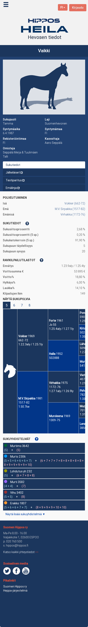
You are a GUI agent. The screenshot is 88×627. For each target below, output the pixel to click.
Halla (52, 354)
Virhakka (54, 383)
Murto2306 (18, 456)
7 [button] (22, 305)
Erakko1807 (18, 503)
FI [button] (61, 7)
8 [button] (29, 305)
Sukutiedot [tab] (13, 165)
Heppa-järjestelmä (15, 590)
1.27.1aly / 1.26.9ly (61, 391)
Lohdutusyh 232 (21, 471)
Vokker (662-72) (74, 203)
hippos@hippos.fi (17, 545)
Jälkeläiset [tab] (13, 172)
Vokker (22, 336)
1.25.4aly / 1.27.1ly (61, 329)
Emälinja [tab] (11, 188)
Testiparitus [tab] (14, 180)
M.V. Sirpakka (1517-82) (70, 209)
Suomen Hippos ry (15, 527)
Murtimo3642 (19, 446)
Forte (52, 320)
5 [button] (7, 305)
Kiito (83, 328)
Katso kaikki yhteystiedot (20, 552)
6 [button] (14, 305)
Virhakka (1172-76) (73, 214)
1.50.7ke (23, 406)
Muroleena (56, 416)
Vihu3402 (17, 492)
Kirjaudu (77, 7)
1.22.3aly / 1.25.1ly (30, 344)
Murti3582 (17, 482)
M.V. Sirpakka (26, 398)
